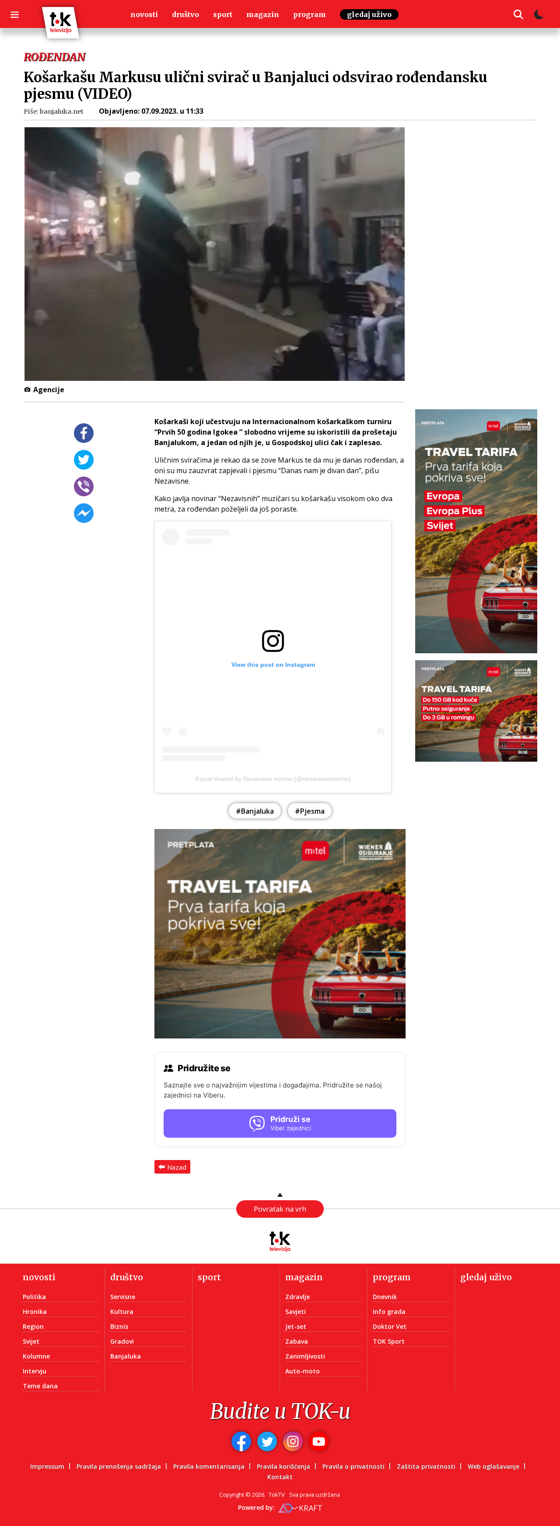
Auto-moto (302, 1371)
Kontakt (280, 1477)
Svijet (31, 1341)
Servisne (122, 1297)
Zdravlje (297, 1297)
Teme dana (40, 1386)
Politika (34, 1297)
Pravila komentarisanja (209, 1466)
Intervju (34, 1371)
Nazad (176, 1167)
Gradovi (122, 1341)
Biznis (119, 1326)
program (309, 14)
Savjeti (295, 1311)
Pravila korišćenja (283, 1466)
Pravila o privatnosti (353, 1466)
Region (33, 1326)
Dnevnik (385, 1297)
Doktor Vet (389, 1326)
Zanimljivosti (305, 1356)
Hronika (35, 1311)
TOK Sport (389, 1341)
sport (222, 14)
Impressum (47, 1466)
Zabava (296, 1341)
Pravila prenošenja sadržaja (119, 1466)
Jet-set (295, 1326)
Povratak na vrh (280, 1209)
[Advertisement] (481, 259)
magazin (262, 14)
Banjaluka (125, 1356)
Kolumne (36, 1356)
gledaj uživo (369, 14)
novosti (144, 14)
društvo (185, 14)
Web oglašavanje (493, 1466)
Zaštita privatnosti (426, 1466)
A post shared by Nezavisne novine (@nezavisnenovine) (273, 778)
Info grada (389, 1311)
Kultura (121, 1311)
